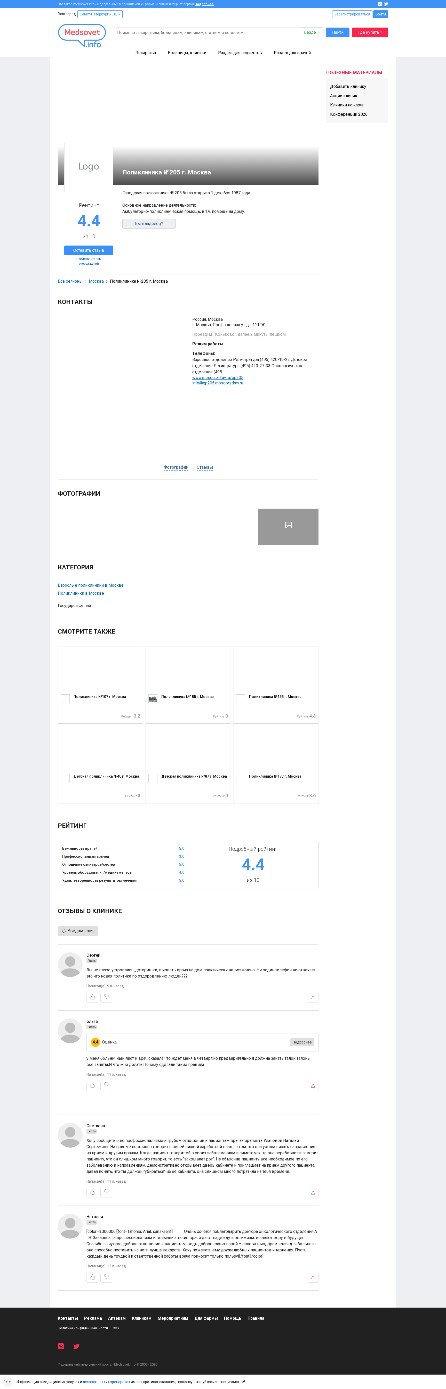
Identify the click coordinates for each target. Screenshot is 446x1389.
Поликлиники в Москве (81, 593)
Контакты (68, 1318)
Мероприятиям (173, 1318)
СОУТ (117, 1328)
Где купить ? (370, 32)
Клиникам (142, 1318)
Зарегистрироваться (352, 14)
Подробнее (204, 4)
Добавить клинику (348, 86)
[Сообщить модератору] (313, 998)
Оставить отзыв (88, 250)
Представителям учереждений (88, 261)
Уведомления (80, 930)
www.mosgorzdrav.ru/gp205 (217, 377)
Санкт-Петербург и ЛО (99, 14)
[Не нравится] (106, 998)
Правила (256, 1318)
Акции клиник (343, 95)
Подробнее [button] (302, 1042)
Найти (338, 32)
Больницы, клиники (187, 52)
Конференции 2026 (349, 114)
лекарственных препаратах (106, 1382)
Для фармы (206, 1318)
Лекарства (145, 52)
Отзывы (205, 467)
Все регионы (70, 281)
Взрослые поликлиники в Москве (91, 585)
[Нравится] (92, 998)
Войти (381, 14)
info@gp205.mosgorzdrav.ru (217, 383)
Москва (96, 281)
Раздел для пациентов (240, 52)
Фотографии (176, 467)
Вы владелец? (149, 223)
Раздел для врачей (292, 52)
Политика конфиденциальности (83, 1328)
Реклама (93, 1318)
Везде (310, 32)
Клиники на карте (347, 105)
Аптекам (117, 1318)
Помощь (232, 1318)
